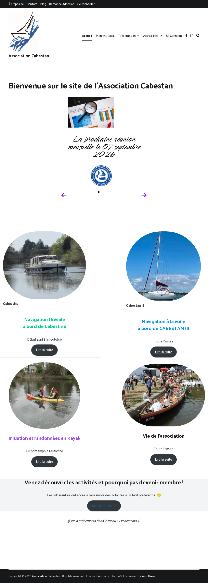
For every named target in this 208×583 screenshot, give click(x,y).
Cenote (101, 576)
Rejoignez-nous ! (104, 506)
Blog (43, 4)
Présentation (127, 35)
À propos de (16, 4)
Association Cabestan (29, 56)
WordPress (149, 576)
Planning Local (105, 35)
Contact (32, 4)
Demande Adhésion (61, 4)
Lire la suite (44, 350)
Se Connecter (175, 35)
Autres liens (150, 35)
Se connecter (86, 4)
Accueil (87, 35)
